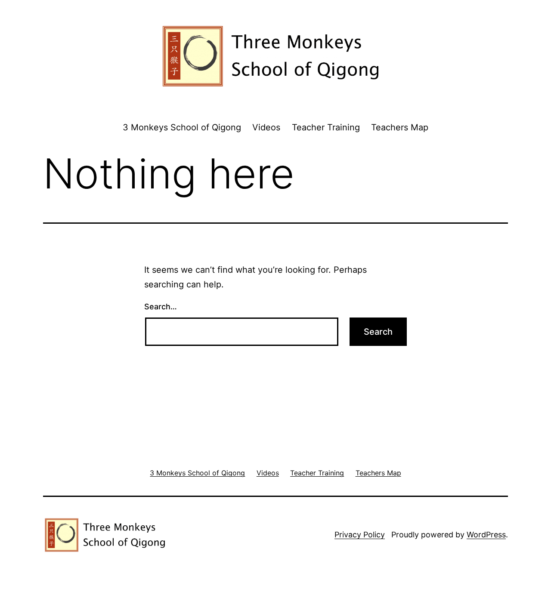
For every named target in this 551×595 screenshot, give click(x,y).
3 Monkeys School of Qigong (182, 127)
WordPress (486, 534)
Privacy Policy (359, 534)
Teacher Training (326, 127)
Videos (266, 127)
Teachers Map (399, 127)
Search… (160, 306)
